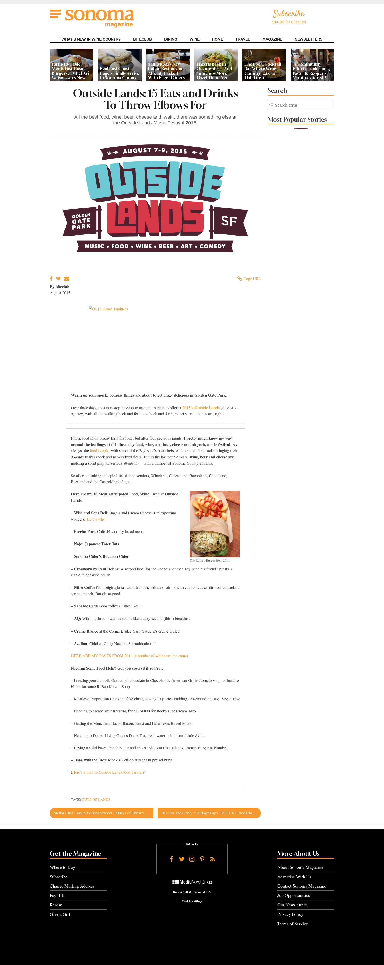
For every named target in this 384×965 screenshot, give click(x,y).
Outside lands (96, 799)
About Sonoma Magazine (300, 867)
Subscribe (59, 877)
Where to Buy (62, 867)
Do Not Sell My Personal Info (192, 892)
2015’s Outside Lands (200, 408)
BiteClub (142, 39)
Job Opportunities (293, 895)
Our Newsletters (292, 905)
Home (217, 39)
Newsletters (308, 39)
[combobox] (301, 105)
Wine (195, 39)
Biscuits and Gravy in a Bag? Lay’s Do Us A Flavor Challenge (211, 813)
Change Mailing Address (72, 886)
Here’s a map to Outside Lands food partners (108, 772)
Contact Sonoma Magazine (301, 886)
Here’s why (96, 519)
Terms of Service (292, 924)
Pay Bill (57, 895)
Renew (56, 905)
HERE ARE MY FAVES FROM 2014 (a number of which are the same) (129, 655)
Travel (243, 39)
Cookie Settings (192, 901)
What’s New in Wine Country (91, 39)
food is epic (99, 450)
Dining (170, 39)
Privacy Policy (290, 914)
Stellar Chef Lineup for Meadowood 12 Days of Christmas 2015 (103, 813)
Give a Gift (60, 914)
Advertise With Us (294, 877)
